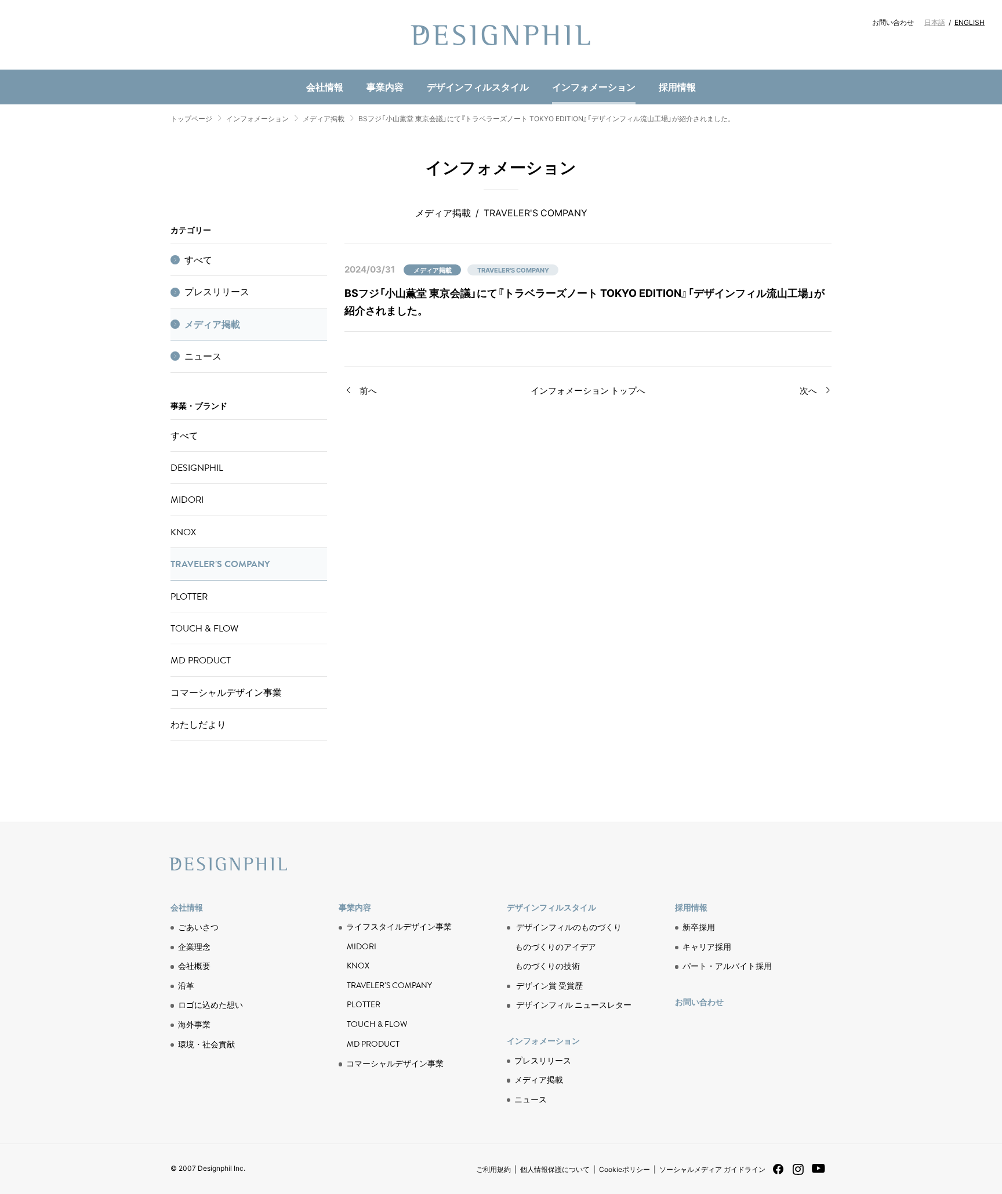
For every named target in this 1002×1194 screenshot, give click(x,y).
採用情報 (677, 86)
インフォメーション (594, 86)
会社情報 (324, 86)
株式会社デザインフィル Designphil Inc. (501, 35)
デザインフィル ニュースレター (573, 1004)
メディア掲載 (323, 118)
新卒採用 (698, 926)
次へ (808, 390)
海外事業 (194, 1024)
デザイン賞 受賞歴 (549, 985)
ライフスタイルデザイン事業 (399, 926)
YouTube (818, 1175)
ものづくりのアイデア (555, 946)
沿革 (186, 985)
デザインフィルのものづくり (569, 926)
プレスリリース (216, 291)
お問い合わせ (893, 22)
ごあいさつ (198, 926)
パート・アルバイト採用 (727, 965)
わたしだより (198, 724)
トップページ (191, 118)
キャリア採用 (706, 946)
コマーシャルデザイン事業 (226, 692)
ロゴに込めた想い (210, 1004)
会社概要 (194, 965)
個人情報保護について (555, 1169)
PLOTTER (189, 596)
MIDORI (187, 499)
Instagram (798, 1174)
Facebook (778, 1172)
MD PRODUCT (365, 67)
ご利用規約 (493, 1169)
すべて (198, 260)
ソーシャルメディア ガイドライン (712, 1169)
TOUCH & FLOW (204, 628)
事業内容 (385, 86)
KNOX (183, 532)
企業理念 (194, 946)
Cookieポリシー (624, 1169)
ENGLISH (969, 22)
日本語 (934, 22)
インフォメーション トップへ (588, 390)
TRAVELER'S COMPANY (220, 563)
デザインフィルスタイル (478, 86)
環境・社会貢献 (371, 66)
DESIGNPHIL (196, 467)
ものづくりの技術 (371, 67)
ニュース (357, 66)
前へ (368, 390)
